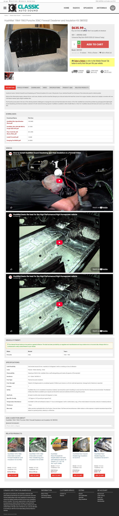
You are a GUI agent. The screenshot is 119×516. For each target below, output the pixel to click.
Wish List (100, 497)
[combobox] (59, 426)
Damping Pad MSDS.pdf (14, 140)
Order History (101, 495)
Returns (62, 495)
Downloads (35, 87)
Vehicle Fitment (23, 87)
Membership (101, 501)
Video (45, 87)
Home (66, 8)
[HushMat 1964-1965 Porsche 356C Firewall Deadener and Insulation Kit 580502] (36, 47)
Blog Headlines (83, 499)
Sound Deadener (26, 15)
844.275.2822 (14, 1)
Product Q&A (67, 87)
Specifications (55, 87)
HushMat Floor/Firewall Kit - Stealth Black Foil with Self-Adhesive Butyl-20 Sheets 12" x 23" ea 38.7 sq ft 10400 (58, 458)
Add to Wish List (106, 52)
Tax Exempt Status (46, 495)
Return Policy (44, 493)
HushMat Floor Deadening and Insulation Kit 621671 (101, 456)
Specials (81, 497)
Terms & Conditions (46, 497)
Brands (81, 493)
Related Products (82, 87)
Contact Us (23, 1)
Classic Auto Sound (15, 15)
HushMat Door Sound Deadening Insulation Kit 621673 (80, 456)
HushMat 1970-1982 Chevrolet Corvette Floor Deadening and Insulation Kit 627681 (36, 456)
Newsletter (100, 499)
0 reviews (83, 52)
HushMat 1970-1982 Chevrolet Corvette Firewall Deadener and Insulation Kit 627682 (15, 456)
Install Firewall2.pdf (12, 137)
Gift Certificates (83, 495)
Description (10, 87)
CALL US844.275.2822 (107, 71)
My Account (101, 493)
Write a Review (92, 52)
